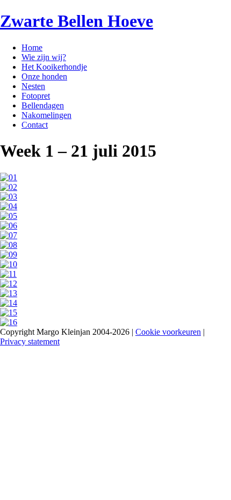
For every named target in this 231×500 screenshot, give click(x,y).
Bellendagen (42, 105)
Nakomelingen (46, 115)
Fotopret (35, 95)
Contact (34, 124)
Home (31, 47)
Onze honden (44, 76)
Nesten (33, 86)
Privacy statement (30, 341)
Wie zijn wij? (43, 57)
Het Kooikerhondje (54, 66)
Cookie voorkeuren (168, 331)
